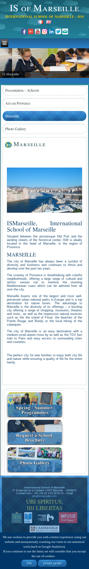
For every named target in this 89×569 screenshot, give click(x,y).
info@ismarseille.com (44, 496)
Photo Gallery (15, 128)
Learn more (52, 563)
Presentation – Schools (22, 90)
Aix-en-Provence (17, 103)
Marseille (12, 115)
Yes (29, 563)
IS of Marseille (44, 7)
